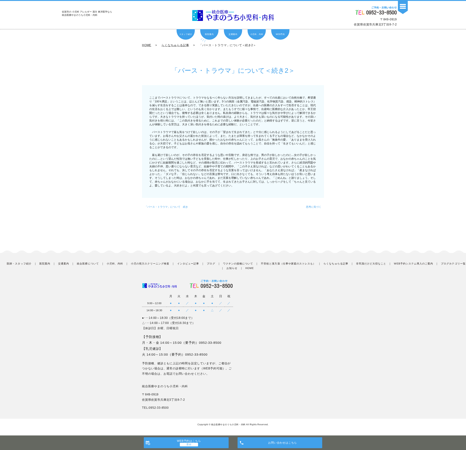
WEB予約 (280, 34)
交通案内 (233, 34)
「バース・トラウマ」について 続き (166, 206)
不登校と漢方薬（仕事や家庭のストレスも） (288, 263)
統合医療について (88, 263)
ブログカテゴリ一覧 (453, 263)
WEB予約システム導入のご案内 (413, 263)
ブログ (211, 263)
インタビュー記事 (188, 263)
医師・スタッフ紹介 (19, 263)
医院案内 (209, 34)
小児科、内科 (256, 34)
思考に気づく (313, 206)
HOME (146, 45)
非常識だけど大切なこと (371, 263)
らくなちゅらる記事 (175, 45)
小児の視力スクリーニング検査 (150, 263)
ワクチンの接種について (238, 263)
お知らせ (231, 268)
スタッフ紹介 (185, 34)
